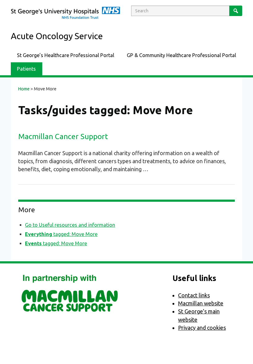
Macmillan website (200, 303)
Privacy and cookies (202, 328)
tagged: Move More (61, 234)
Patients (26, 69)
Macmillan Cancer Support (63, 136)
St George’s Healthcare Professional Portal (65, 55)
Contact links (194, 295)
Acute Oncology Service (57, 36)
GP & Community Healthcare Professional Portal (181, 55)
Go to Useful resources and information (70, 225)
